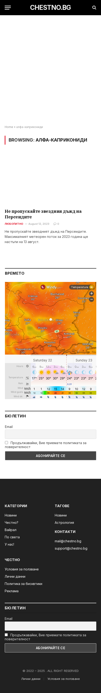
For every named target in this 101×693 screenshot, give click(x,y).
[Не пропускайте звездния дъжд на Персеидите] (50, 179)
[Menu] (8, 7)
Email (9, 427)
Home (9, 127)
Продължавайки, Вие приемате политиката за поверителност (45, 445)
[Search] (93, 7)
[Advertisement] (50, 70)
